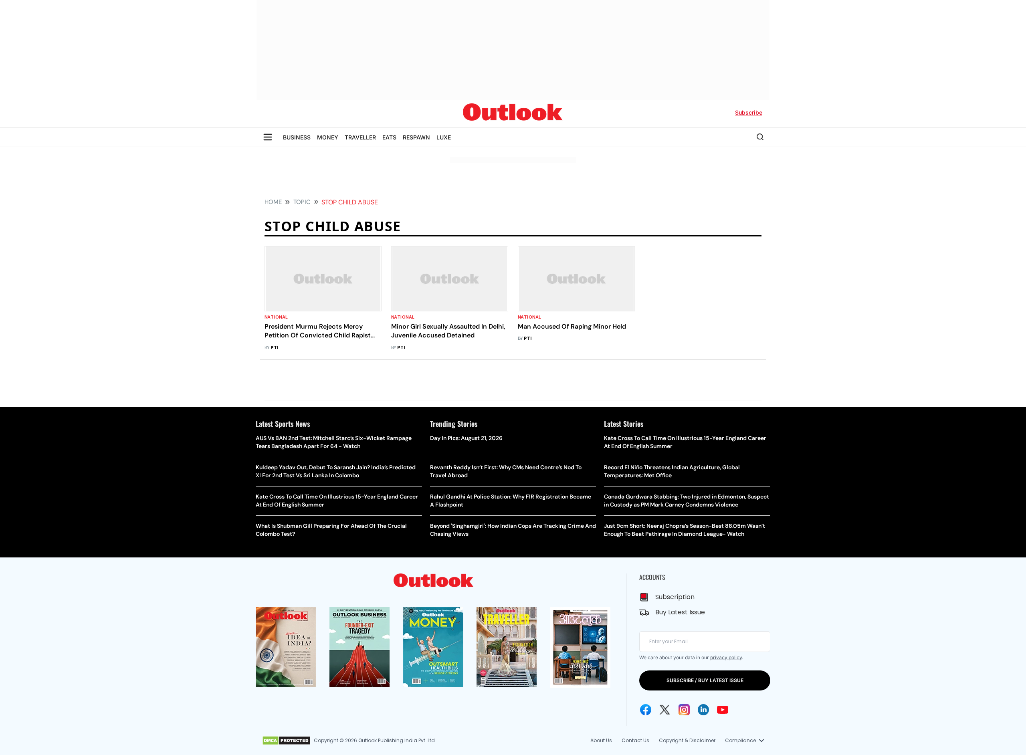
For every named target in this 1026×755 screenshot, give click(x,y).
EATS (389, 137)
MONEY (327, 137)
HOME (273, 202)
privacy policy (726, 657)
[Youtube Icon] (722, 709)
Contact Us (635, 740)
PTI (275, 347)
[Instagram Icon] (684, 709)
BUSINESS (297, 137)
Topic (302, 202)
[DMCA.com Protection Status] (286, 740)
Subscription (675, 597)
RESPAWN (416, 137)
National (276, 317)
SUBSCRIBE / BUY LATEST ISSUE (704, 680)
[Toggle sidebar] (267, 137)
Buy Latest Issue (680, 612)
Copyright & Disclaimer (687, 740)
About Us (601, 740)
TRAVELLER (360, 137)
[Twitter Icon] (664, 709)
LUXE (443, 137)
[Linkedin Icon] (703, 709)
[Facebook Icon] (645, 709)
